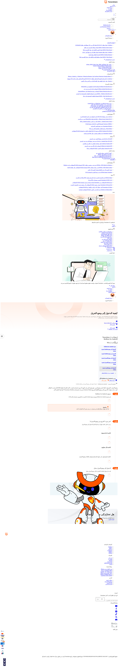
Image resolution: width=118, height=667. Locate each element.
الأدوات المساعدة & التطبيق (108, 111)
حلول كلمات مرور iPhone (106, 573)
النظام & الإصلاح (111, 42)
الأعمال (110, 560)
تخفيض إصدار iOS (108, 243)
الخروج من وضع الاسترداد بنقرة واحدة (109, 363)
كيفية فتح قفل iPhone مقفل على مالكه (102, 155)
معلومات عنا (109, 10)
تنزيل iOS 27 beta (108, 244)
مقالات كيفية (109, 580)
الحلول (113, 226)
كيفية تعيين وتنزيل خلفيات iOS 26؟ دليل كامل (101, 104)
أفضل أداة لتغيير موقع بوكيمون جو (103, 153)
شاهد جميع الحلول (110, 247)
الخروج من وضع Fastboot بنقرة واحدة (109, 354)
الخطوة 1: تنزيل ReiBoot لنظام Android (108, 374)
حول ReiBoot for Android (110, 346)
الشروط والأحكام (108, 563)
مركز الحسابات (108, 35)
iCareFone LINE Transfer (106, 575)
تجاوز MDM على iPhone (106, 235)
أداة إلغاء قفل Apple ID (107, 232)
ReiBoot (110, 546)
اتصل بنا (110, 8)
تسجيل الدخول (111, 29)
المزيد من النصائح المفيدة (109, 69)
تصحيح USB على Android (106, 571)
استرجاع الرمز (108, 584)
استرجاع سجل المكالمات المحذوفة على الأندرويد (100, 107)
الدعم (111, 6)
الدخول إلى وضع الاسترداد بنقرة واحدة (109, 358)
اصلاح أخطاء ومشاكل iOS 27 (105, 245)
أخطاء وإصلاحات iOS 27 (106, 570)
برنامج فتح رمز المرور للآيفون (105, 231)
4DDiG (110, 551)
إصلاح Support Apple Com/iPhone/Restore (102, 65)
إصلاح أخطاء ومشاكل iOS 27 (104, 67)
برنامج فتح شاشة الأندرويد (106, 236)
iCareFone (109, 550)
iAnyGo (110, 549)
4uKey (110, 548)
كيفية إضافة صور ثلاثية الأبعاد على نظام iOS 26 (100, 106)
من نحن (110, 557)
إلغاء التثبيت (109, 583)
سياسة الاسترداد (108, 581)
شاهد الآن (112, 285)
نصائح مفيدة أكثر (111, 110)
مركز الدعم (109, 7)
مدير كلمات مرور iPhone (106, 569)
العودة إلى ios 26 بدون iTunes (104, 68)
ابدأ (114, 224)
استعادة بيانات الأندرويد (107, 239)
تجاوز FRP (109, 238)
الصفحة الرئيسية (112, 384)
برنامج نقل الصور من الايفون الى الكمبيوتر (102, 108)
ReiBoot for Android (102, 384)
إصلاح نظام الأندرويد (107, 240)
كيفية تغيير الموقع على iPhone (104, 154)
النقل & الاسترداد (111, 71)
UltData (110, 553)
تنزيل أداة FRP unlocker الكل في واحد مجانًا (101, 157)
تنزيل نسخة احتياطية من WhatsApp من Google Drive (99, 103)
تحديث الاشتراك (108, 11)
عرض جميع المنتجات (110, 59)
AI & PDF (112, 159)
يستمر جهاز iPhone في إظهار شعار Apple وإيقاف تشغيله (98, 64)
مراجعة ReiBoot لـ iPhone (106, 574)
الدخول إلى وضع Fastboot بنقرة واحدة (109, 350)
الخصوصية (109, 561)
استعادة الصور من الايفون (106, 242)
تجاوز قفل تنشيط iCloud (106, 234)
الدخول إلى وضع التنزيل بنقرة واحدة (109, 368)
